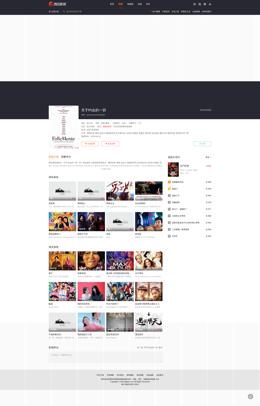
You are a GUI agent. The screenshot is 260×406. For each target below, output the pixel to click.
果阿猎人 (82, 203)
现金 (108, 234)
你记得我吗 (140, 203)
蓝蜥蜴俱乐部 (177, 182)
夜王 (51, 273)
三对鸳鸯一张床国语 (180, 229)
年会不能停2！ (113, 304)
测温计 (175, 189)
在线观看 (90, 144)
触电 (51, 304)
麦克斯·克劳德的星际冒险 (117, 273)
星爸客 (52, 203)
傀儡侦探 (176, 202)
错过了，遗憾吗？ (179, 209)
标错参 (138, 234)
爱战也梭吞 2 (55, 234)
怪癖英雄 (82, 273)
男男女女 (110, 203)
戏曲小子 (176, 195)
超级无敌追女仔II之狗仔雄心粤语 (186, 223)
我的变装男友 (84, 304)
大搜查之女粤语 (178, 216)
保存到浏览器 (205, 110)
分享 (202, 144)
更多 (208, 157)
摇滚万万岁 (83, 234)
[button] (55, 157)
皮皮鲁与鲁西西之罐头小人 (147, 304)
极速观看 (110, 144)
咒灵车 (175, 236)
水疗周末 (139, 273)
